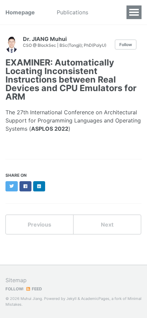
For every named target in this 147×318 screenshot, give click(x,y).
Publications (72, 12)
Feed (36, 288)
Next (107, 224)
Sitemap (16, 280)
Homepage (20, 12)
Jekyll (71, 298)
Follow (125, 44)
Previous (39, 224)
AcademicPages (95, 298)
